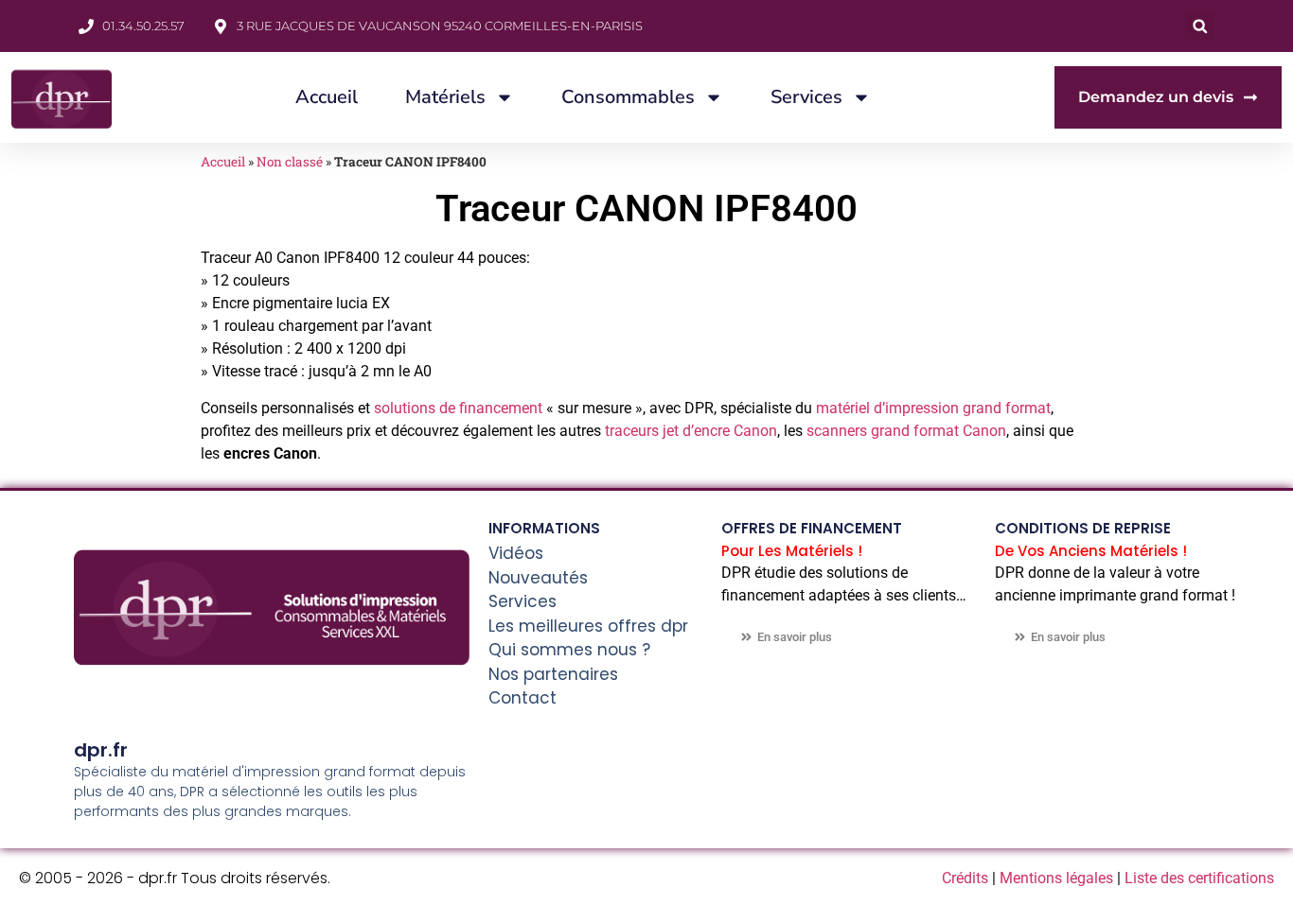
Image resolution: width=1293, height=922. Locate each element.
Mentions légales (1056, 878)
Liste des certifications (1199, 878)
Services (806, 97)
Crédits (965, 878)
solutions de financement (458, 408)
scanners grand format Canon (906, 431)
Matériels (445, 97)
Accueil (326, 97)
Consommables (628, 97)
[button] (1199, 26)
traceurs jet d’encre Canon (691, 431)
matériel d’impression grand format (933, 408)
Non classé (290, 161)
